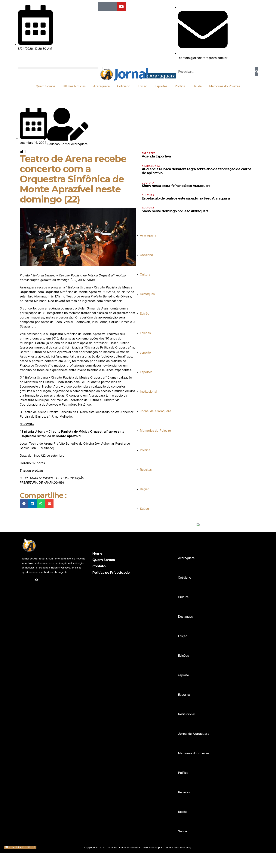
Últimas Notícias (74, 86)
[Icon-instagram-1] (112, 6)
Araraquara (101, 86)
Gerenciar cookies (20, 847)
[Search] (256, 71)
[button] (58, 68)
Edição (142, 86)
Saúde (197, 86)
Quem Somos (45, 86)
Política (180, 86)
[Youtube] (121, 6)
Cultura (148, 182)
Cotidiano (123, 86)
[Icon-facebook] (102, 6)
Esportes (161, 86)
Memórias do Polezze (224, 86)
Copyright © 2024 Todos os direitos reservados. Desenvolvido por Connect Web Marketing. (138, 847)
